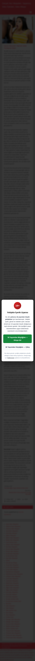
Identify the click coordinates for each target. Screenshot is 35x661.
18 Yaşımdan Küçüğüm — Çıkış (17, 347)
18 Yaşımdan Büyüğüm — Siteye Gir (17, 338)
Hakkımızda (10, 358)
